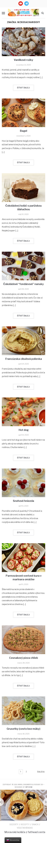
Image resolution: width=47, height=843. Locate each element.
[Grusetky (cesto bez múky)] (23, 710)
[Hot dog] (23, 411)
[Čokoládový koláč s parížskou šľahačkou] (23, 187)
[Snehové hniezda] (23, 482)
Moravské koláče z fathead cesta (23, 832)
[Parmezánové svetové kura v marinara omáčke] (23, 557)
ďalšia (41, 772)
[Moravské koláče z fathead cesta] (23, 805)
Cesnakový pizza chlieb (23, 657)
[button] (3, 13)
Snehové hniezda (23, 500)
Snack (34, 824)
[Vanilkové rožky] (23, 41)
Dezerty (12, 824)
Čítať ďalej (23, 88)
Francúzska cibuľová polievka (23, 358)
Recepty (23, 824)
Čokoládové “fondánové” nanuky (23, 284)
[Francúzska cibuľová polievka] (23, 340)
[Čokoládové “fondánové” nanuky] (23, 266)
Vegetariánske (23, 828)
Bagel (23, 130)
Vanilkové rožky (23, 59)
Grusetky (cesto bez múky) (23, 728)
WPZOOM (28, 787)
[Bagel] (23, 112)
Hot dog (24, 430)
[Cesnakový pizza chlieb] (23, 639)
